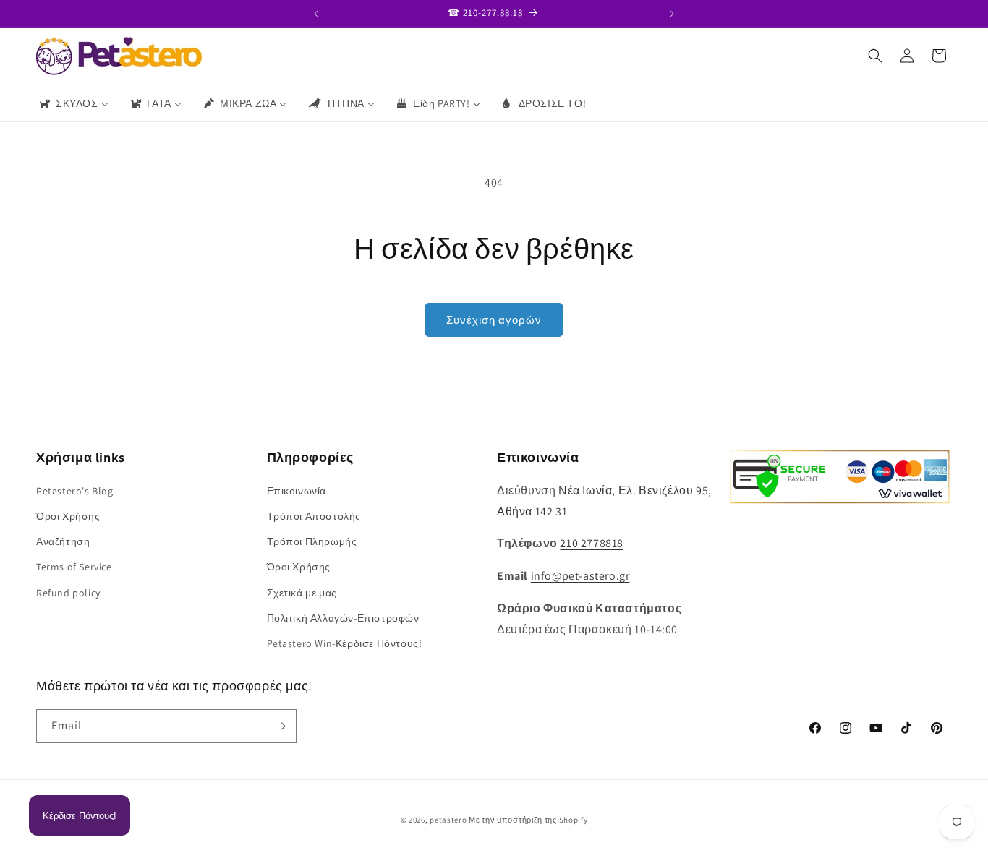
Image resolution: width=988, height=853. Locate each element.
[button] (875, 56)
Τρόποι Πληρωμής (312, 540)
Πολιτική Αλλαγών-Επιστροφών (343, 617)
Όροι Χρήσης (68, 515)
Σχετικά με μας (302, 592)
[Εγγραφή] (280, 726)
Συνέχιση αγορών (494, 320)
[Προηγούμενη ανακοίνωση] (316, 13)
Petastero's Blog (75, 490)
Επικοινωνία (297, 490)
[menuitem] (73, 103)
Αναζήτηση (63, 540)
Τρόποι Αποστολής (314, 515)
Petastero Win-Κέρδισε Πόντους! (344, 642)
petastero (448, 820)
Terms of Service (74, 566)
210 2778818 (591, 543)
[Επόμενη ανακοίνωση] (672, 13)
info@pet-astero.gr (580, 575)
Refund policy (68, 592)
